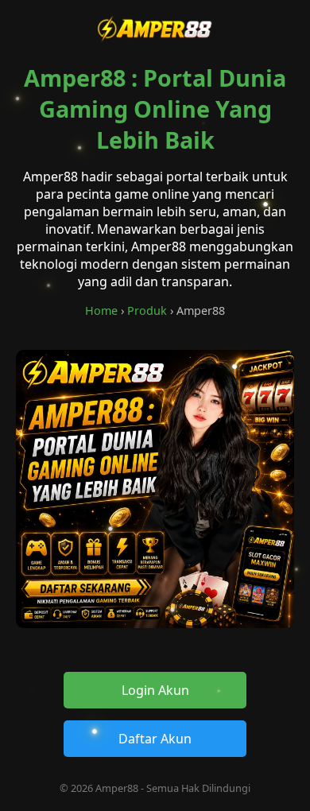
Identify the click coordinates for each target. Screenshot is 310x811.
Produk (147, 310)
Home (101, 310)
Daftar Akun (155, 738)
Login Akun (155, 690)
